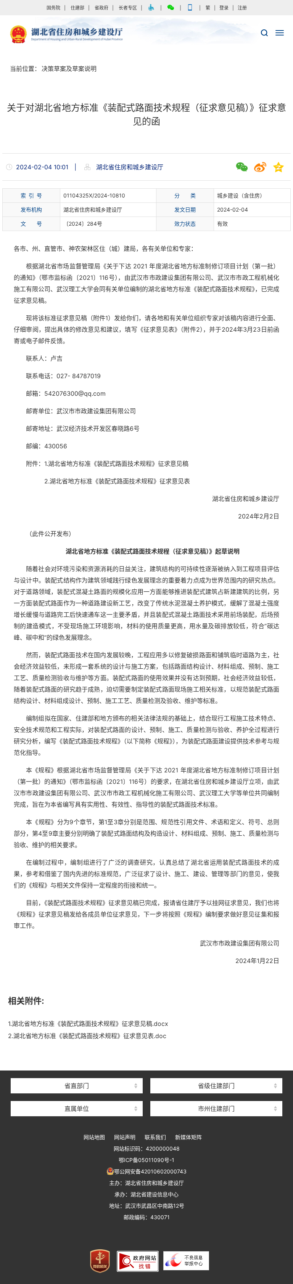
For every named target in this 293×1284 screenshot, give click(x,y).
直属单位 (76, 1108)
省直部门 (76, 1086)
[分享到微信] (242, 167)
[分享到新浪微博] (260, 167)
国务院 (53, 8)
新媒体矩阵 (188, 1137)
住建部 (77, 8)
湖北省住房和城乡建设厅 (146, 35)
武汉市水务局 (216, 1095)
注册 (242, 8)
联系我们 (155, 1137)
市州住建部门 (216, 1108)
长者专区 (128, 8)
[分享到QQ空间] (278, 167)
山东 (216, 1072)
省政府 (101, 8)
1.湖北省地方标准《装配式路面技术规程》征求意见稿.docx (88, 1023)
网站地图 (94, 1137)
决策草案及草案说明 (69, 68)
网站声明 (124, 1137)
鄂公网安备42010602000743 (150, 1171)
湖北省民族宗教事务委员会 (77, 1072)
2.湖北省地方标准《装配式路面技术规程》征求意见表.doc (87, 1036)
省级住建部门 (216, 1086)
